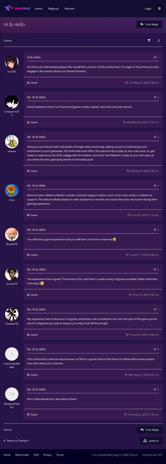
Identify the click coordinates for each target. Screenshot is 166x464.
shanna (12, 151)
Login (148, 8)
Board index (22, 455)
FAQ (36, 455)
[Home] (17, 8)
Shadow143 (11, 323)
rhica (12, 200)
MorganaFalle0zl (12, 405)
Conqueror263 (11, 113)
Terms (60, 455)
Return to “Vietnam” (18, 440)
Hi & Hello (14, 24)
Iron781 (11, 71)
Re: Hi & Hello (36, 97)
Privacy (47, 455)
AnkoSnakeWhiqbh (12, 365)
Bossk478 (11, 244)
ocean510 (11, 283)
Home (7, 455)
